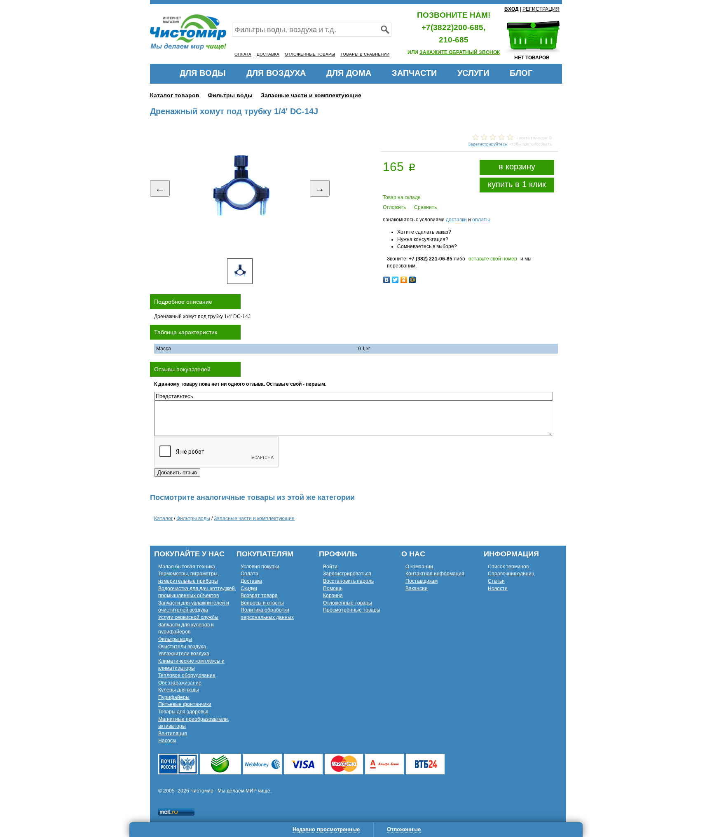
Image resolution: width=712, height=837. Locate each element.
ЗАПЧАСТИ (414, 72)
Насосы (167, 740)
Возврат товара (259, 595)
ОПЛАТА (242, 54)
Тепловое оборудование (186, 675)
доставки (456, 220)
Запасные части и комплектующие (311, 95)
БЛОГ (521, 72)
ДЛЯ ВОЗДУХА (276, 72)
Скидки (249, 588)
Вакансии (416, 588)
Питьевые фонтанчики (184, 704)
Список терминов (508, 567)
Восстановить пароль (348, 581)
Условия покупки (260, 567)
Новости (498, 588)
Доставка (251, 581)
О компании (419, 567)
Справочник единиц (511, 574)
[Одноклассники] (404, 279)
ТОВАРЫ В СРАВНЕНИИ (364, 54)
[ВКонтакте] (386, 279)
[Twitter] (395, 279)
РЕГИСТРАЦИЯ (541, 9)
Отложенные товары (347, 603)
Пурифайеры (174, 697)
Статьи (496, 581)
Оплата (249, 574)
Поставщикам (421, 581)
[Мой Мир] (412, 279)
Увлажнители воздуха (183, 653)
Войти (330, 567)
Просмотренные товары (351, 610)
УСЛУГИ (473, 72)
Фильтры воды (230, 95)
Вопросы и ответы (262, 603)
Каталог (163, 518)
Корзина (333, 595)
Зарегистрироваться (347, 574)
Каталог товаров (174, 95)
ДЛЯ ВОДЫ (203, 72)
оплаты (481, 220)
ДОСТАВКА (268, 54)
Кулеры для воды (178, 690)
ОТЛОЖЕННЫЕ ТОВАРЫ (310, 54)
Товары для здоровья (183, 712)
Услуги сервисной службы (188, 617)
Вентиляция (172, 733)
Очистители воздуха (182, 646)
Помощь (332, 588)
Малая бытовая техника (186, 567)
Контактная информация (434, 574)
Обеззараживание (179, 683)
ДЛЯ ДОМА (348, 72)
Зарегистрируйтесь (487, 144)
